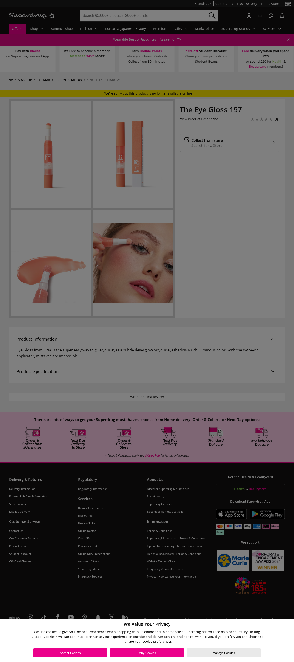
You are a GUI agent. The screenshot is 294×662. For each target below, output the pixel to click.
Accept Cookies (70, 653)
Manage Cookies (224, 653)
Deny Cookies (147, 653)
